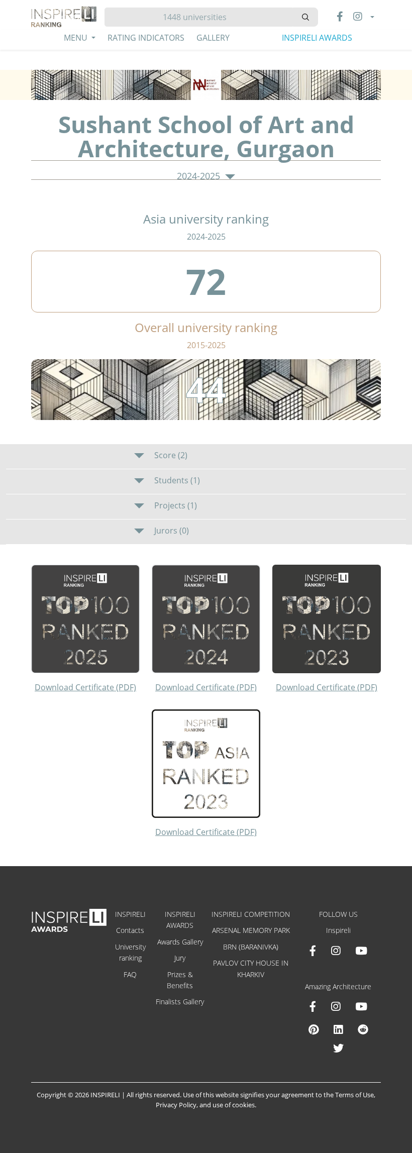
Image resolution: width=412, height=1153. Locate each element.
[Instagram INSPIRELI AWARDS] (336, 950)
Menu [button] (76, 37)
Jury (179, 958)
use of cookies (234, 1104)
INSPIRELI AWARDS (317, 37)
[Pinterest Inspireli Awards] (313, 1029)
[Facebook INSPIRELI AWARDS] (313, 950)
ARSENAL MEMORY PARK (251, 930)
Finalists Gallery (180, 1001)
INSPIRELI (130, 914)
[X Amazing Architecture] (338, 1048)
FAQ (130, 974)
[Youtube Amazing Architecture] (361, 1006)
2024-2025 (200, 176)
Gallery (213, 37)
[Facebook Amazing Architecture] (313, 1006)
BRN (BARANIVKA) (250, 947)
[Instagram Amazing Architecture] (336, 1006)
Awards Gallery (180, 942)
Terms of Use (354, 1094)
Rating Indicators (146, 37)
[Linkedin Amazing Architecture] (338, 1029)
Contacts (130, 930)
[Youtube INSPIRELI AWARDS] (361, 950)
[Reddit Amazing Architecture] (363, 1029)
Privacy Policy (176, 1104)
